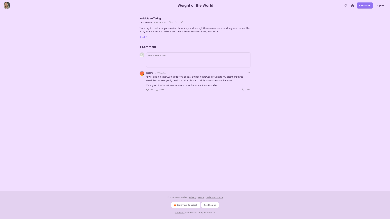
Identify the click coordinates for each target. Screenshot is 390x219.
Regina (149, 72)
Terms (201, 197)
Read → (143, 36)
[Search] (346, 5)
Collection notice (214, 197)
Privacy (192, 197)
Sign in (381, 5)
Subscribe (364, 5)
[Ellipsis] (248, 72)
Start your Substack (187, 204)
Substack (179, 212)
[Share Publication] (352, 5)
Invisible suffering (150, 18)
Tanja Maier (146, 22)
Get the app (210, 204)
